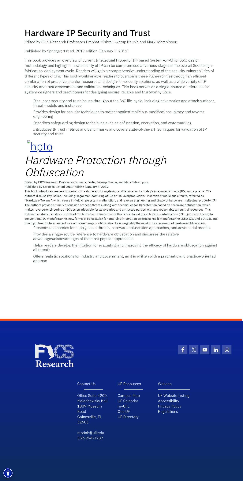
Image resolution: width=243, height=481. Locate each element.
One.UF (124, 411)
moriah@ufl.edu (90, 432)
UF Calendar (128, 400)
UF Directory (128, 416)
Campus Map (129, 395)
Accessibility (168, 400)
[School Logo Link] (55, 355)
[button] (8, 473)
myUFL (123, 406)
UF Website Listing (173, 395)
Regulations (168, 411)
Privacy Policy (169, 406)
